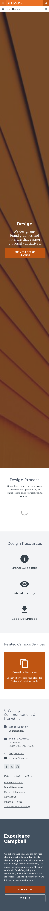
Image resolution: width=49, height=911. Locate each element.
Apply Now (25, 889)
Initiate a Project (13, 802)
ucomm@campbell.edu (22, 758)
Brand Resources (13, 787)
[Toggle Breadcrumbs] (46, 9)
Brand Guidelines (13, 782)
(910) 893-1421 (16, 753)
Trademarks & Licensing (17, 806)
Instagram (17, 766)
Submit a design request (25, 253)
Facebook (6, 766)
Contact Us (10, 797)
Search (46, 3)
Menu (3, 3)
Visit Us (25, 898)
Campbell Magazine (15, 792)
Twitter (12, 766)
